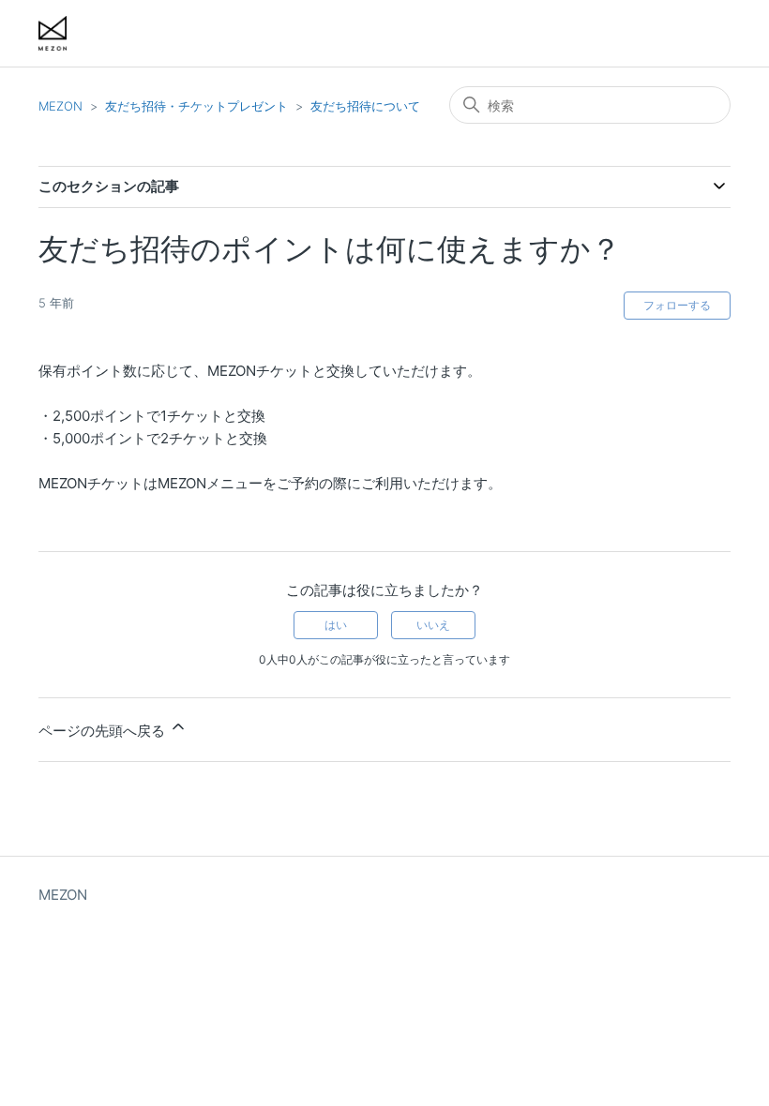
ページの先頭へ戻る (103, 731)
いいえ (433, 625)
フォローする (677, 305)
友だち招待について (365, 105)
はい (335, 625)
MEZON (60, 105)
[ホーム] (52, 33)
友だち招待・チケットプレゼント (196, 105)
